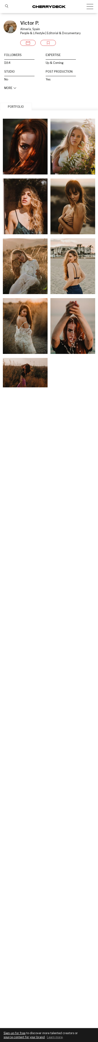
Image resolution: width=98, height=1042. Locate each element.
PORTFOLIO (16, 106)
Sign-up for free (14, 1033)
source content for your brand (24, 1037)
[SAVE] (48, 43)
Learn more (55, 1037)
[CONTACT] (28, 43)
